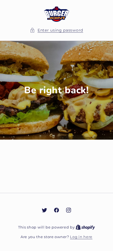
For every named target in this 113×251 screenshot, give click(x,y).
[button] (56, 30)
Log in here (81, 237)
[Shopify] (85, 227)
